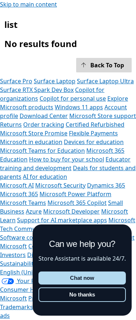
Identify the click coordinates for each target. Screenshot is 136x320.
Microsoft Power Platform (75, 194)
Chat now (82, 278)
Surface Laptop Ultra (105, 81)
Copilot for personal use (73, 98)
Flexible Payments (93, 133)
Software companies (28, 237)
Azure (34, 211)
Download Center (44, 116)
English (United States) (31, 272)
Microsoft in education (31, 142)
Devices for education (94, 142)
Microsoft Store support (102, 116)
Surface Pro (16, 81)
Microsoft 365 (19, 194)
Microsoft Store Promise (33, 133)
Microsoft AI (17, 185)
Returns (11, 125)
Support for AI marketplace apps (62, 220)
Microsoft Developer (71, 211)
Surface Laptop (54, 81)
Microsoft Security (60, 185)
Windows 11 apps (79, 107)
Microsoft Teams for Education (42, 151)
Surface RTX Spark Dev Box (37, 90)
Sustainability (18, 264)
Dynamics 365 (106, 185)
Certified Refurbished (95, 125)
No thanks (82, 294)
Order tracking (43, 125)
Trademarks (16, 307)
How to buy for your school (66, 159)
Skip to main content (28, 4)
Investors (13, 255)
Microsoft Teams (23, 203)
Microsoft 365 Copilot (77, 203)
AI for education (45, 177)
